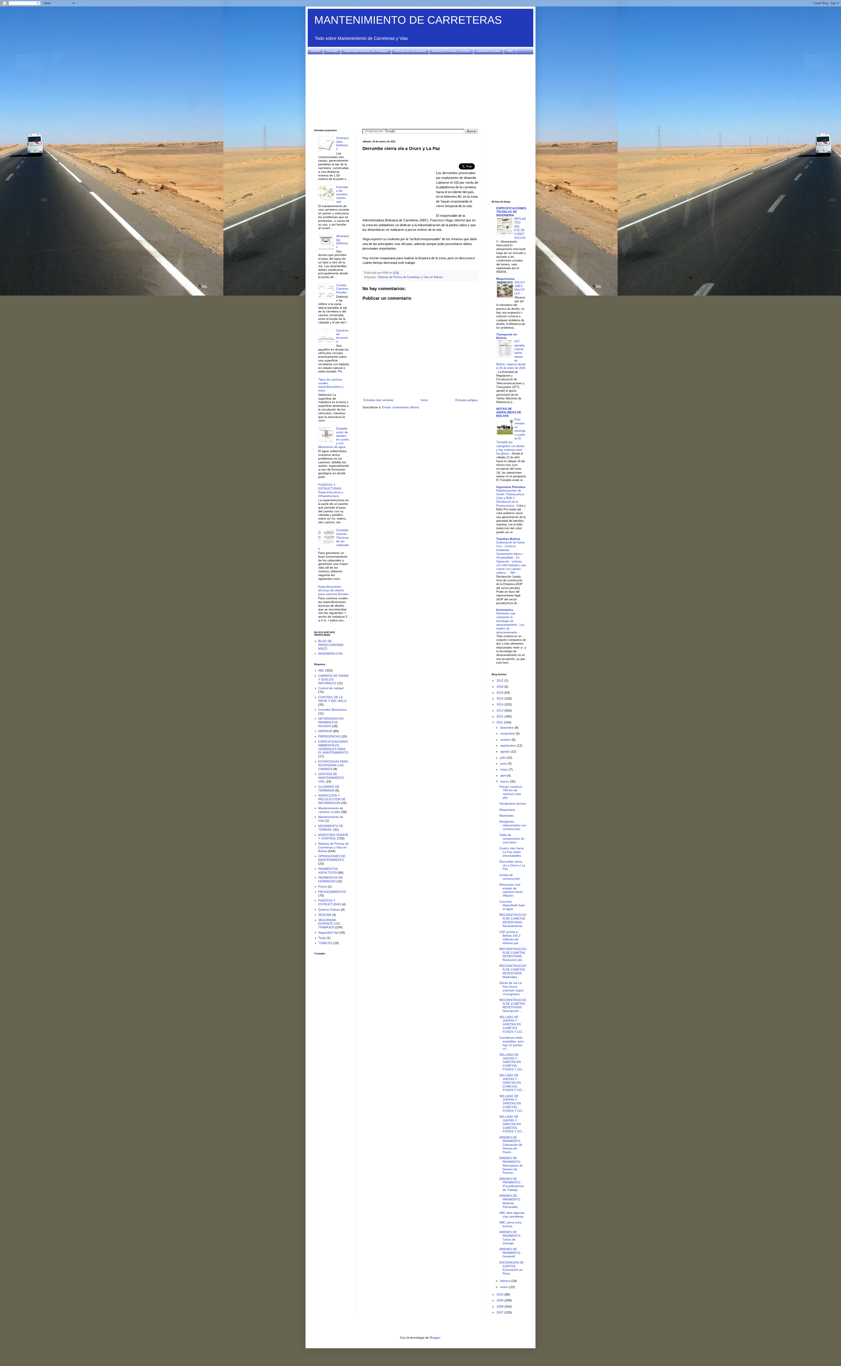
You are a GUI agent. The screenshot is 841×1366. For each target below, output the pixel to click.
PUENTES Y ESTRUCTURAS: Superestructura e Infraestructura (330, 490)
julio (503, 757)
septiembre (508, 745)
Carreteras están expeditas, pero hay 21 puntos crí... (511, 1043)
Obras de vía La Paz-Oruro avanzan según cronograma (511, 988)
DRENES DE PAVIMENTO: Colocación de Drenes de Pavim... (510, 1145)
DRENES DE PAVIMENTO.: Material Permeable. (510, 1201)
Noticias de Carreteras (410, 51)
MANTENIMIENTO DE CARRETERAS (408, 20)
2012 (500, 716)
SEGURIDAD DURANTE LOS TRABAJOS (329, 923)
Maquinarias (505, 278)
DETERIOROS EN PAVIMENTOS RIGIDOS (330, 722)
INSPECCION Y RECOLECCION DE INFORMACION (332, 799)
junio (504, 763)
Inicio (424, 400)
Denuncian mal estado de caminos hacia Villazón (511, 890)
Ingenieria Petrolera (510, 487)
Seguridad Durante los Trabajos (366, 51)
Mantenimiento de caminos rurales (330, 810)
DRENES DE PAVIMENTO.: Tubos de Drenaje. (510, 1237)
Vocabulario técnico (512, 803)
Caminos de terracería (342, 336)
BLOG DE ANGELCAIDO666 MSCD (330, 644)
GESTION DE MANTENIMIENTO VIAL (331, 777)
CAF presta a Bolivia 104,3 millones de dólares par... (510, 937)
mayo (504, 769)
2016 (500, 692)
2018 (500, 686)
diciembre (507, 727)
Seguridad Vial (328, 932)
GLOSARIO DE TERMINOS (328, 788)
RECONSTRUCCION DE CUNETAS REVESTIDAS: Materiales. (512, 971)
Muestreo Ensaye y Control (451, 51)
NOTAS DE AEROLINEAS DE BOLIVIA (508, 412)
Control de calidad (330, 688)
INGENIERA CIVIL (330, 653)
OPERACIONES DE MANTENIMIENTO (331, 858)
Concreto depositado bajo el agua (512, 905)
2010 (500, 1294)
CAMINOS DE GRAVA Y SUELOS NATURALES (333, 679)
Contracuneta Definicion (342, 143)
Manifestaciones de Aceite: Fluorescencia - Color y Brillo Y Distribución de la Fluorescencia (511, 498)
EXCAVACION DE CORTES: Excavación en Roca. (511, 1268)
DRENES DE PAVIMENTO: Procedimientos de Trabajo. (511, 1184)
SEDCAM (324, 915)
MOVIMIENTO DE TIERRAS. (330, 827)
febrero (505, 1281)
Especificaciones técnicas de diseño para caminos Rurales (333, 590)
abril (503, 775)
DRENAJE (325, 731)
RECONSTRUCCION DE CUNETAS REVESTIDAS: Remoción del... (512, 954)
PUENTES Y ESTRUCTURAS (329, 902)
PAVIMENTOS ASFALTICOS (328, 870)
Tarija (322, 937)
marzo (505, 781)
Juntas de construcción (509, 876)
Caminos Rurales (488, 51)
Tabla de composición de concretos (511, 838)
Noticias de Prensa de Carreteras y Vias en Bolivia (410, 277)
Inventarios (504, 610)
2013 (500, 710)
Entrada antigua (466, 400)
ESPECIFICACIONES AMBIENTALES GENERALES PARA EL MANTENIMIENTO (333, 747)
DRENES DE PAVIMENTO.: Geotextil (510, 1252)
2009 (500, 1300)
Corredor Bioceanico (332, 709)
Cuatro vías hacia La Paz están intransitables (511, 851)
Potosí (322, 886)
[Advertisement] (420, 91)
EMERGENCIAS (329, 736)
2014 (500, 704)
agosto (505, 751)
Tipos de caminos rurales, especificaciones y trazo (330, 385)
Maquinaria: (507, 809)
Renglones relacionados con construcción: (512, 825)
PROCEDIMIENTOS (332, 892)
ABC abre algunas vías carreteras (512, 1214)
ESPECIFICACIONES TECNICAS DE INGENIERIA (511, 211)
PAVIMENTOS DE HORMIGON (330, 879)
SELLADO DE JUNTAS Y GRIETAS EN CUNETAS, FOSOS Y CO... (511, 1024)
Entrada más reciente (378, 400)
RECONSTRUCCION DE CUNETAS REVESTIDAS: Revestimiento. (512, 920)
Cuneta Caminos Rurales (342, 288)
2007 (500, 1312)
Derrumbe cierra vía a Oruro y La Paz (512, 865)
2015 (500, 698)
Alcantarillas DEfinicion (342, 241)
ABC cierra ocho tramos (510, 1224)
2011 (500, 722)
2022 (500, 680)
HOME (315, 51)
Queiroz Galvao (329, 909)
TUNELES (325, 943)
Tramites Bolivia (508, 539)
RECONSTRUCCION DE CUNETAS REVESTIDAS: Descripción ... (512, 1005)
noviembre (508, 733)
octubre (506, 739)
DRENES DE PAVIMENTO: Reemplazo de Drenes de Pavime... (511, 1165)
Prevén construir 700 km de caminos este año (510, 792)
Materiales (506, 815)
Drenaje (332, 51)
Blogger (435, 1337)
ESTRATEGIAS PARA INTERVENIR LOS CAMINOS (333, 765)
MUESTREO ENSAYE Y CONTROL (333, 836)
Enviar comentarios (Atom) (400, 407)
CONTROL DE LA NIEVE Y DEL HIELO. (333, 699)
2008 (500, 1306)
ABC (510, 51)
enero (504, 1287)
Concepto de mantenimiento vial (342, 194)
